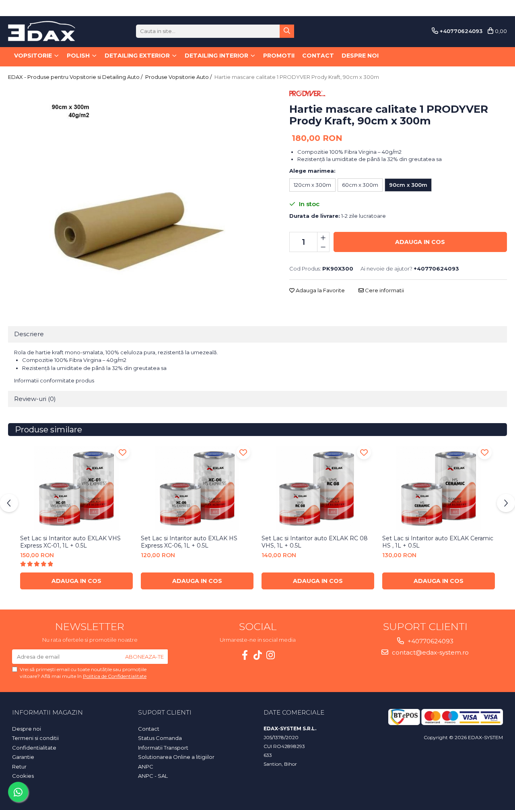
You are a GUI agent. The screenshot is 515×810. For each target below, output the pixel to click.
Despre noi (360, 55)
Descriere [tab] (29, 334)
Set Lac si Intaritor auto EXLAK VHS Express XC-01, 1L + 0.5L (70, 542)
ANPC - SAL (153, 776)
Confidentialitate (34, 747)
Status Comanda (160, 738)
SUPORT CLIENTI (165, 712)
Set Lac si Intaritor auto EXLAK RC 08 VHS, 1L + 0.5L (315, 542)
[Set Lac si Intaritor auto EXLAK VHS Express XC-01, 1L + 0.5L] (76, 488)
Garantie (23, 757)
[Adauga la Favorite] (122, 452)
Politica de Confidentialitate (114, 676)
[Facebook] (244, 655)
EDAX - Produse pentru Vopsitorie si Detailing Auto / (76, 77)
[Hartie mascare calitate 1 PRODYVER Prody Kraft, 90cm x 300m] (138, 188)
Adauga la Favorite (320, 290)
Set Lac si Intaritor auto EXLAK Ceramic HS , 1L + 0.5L (437, 542)
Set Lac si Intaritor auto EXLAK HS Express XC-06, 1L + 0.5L (189, 542)
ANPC (145, 766)
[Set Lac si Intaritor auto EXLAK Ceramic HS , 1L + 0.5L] (438, 488)
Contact (318, 55)
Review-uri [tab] (35, 399)
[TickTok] (257, 655)
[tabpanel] (138, 188)
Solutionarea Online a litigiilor (176, 757)
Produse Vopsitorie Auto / (179, 77)
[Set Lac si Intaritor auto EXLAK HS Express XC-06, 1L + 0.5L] (197, 488)
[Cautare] (287, 31)
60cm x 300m (360, 185)
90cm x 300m (408, 185)
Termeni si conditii (35, 738)
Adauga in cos (420, 242)
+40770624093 (429, 641)
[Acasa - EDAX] (48, 31)
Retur (19, 766)
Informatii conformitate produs (54, 380)
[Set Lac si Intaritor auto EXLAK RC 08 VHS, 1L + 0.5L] (318, 488)
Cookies (23, 776)
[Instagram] (270, 655)
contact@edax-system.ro (429, 652)
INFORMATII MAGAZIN (47, 712)
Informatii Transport (163, 747)
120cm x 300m (312, 185)
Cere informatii (384, 290)
